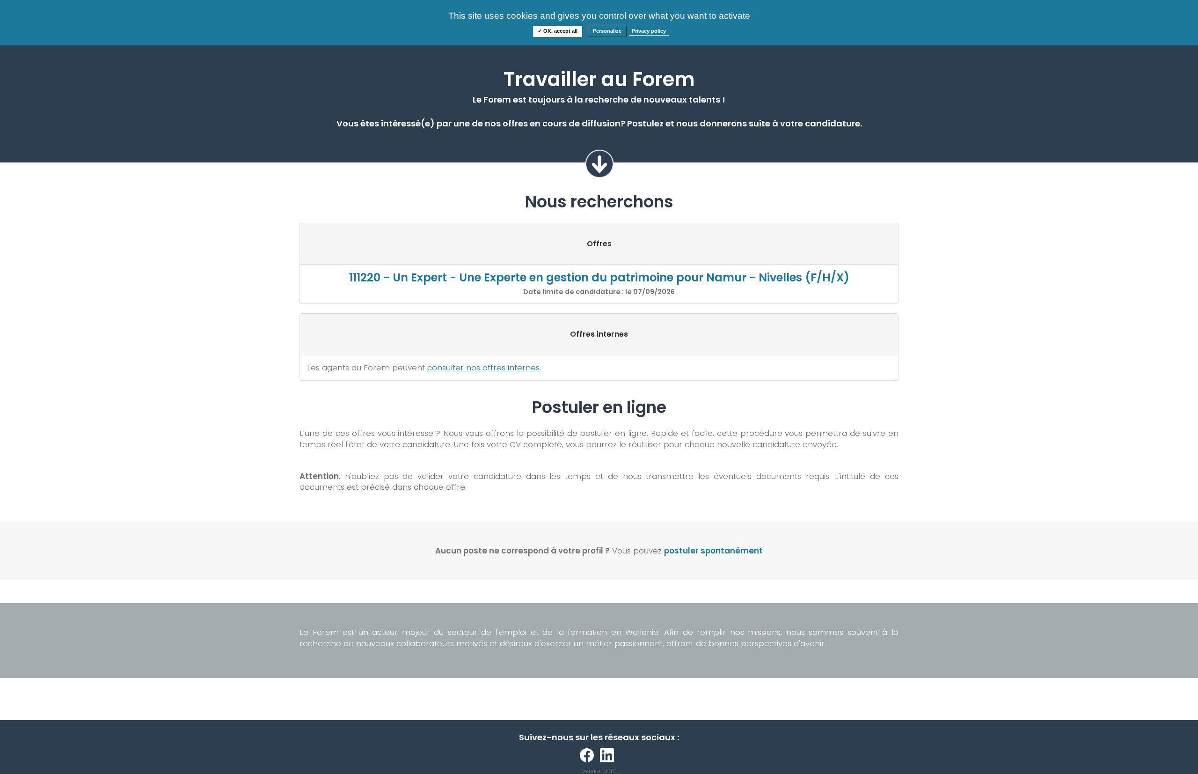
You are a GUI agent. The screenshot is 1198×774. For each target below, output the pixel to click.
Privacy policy (649, 31)
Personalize (607, 31)
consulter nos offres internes (483, 367)
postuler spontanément (713, 550)
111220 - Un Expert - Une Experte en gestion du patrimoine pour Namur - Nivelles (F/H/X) (599, 277)
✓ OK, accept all (557, 31)
